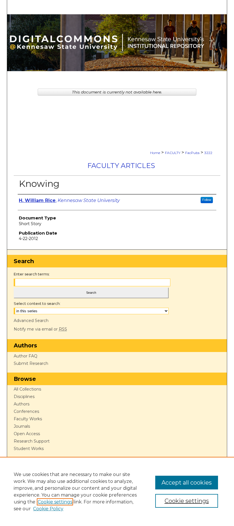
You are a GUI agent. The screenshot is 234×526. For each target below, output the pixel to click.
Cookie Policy (48, 508)
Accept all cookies (187, 482)
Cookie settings (55, 502)
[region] (117, 491)
